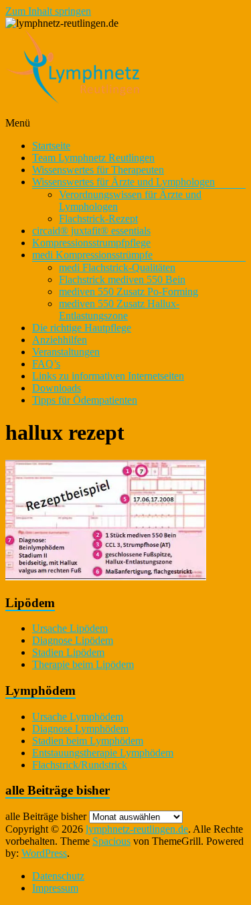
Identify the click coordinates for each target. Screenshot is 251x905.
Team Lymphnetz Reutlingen (93, 157)
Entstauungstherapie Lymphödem (102, 752)
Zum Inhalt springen (48, 11)
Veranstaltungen (66, 351)
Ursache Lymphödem (77, 716)
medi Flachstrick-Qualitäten (117, 267)
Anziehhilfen (59, 339)
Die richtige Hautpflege (81, 327)
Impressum (55, 888)
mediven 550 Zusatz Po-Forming (128, 291)
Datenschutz (58, 876)
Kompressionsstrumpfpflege (91, 242)
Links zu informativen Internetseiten (108, 376)
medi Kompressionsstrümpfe (92, 254)
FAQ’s (46, 363)
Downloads (56, 388)
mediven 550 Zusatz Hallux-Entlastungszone (119, 309)
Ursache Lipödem (70, 628)
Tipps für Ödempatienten (84, 400)
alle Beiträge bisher (45, 816)
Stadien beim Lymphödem (87, 740)
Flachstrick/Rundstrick (79, 764)
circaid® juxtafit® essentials (91, 230)
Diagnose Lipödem (72, 640)
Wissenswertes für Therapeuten (98, 169)
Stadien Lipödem (68, 652)
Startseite (51, 145)
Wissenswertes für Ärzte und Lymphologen (123, 181)
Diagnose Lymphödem (80, 728)
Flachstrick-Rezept (98, 218)
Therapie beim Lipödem (83, 664)
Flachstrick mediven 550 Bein (122, 279)
